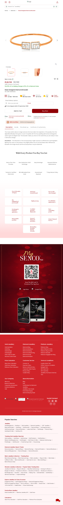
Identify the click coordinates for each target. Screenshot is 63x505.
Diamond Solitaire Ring (29, 353)
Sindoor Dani (42, 483)
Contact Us (26, 363)
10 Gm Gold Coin (9, 485)
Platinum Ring (44, 347)
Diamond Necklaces (51, 449)
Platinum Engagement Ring (48, 354)
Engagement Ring (9, 481)
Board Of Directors (10, 383)
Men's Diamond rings (23, 458)
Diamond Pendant (28, 356)
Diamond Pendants (40, 449)
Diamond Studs (27, 354)
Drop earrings (36, 442)
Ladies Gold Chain (31, 429)
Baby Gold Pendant (9, 427)
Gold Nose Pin (19, 431)
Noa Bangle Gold (9, 472)
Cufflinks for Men (9, 460)
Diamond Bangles (22, 451)
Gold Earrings (8, 351)
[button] (6, 2)
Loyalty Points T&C (46, 363)
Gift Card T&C (44, 369)
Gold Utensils (50, 483)
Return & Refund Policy (29, 367)
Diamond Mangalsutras (10, 451)
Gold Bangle (40, 429)
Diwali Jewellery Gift (10, 492)
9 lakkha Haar (18, 485)
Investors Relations (10, 387)
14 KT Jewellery (45, 425)
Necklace (17, 425)
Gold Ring (7, 349)
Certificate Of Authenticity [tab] (38, 127)
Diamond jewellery (9, 449)
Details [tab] (16, 127)
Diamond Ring (26, 347)
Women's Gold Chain (10, 356)
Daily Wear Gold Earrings (33, 469)
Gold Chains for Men (33, 440)
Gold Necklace (8, 347)
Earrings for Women (46, 469)
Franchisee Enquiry (28, 391)
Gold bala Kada (40, 472)
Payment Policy (27, 365)
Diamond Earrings (29, 449)
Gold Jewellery (25, 425)
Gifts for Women (25, 483)
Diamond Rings (35, 427)
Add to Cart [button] (18, 111)
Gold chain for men (31, 460)
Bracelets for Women (34, 470)
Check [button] (29, 103)
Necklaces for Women (46, 470)
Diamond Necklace (28, 349)
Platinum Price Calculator (11, 367)
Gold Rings (18, 427)
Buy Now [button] (45, 111)
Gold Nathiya (49, 472)
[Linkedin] (54, 403)
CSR (6, 389)
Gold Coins (32, 492)
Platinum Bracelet (45, 353)
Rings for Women (21, 469)
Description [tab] (9, 127)
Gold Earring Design (9, 429)
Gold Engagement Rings (21, 481)
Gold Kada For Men (9, 431)
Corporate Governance (11, 385)
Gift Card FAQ (44, 371)
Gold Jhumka (24, 472)
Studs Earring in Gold (26, 442)
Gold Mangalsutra (9, 425)
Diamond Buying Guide (29, 392)
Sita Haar (17, 472)
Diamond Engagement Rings (36, 481)
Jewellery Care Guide (28, 389)
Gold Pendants (32, 438)
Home (6, 10)
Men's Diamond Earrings (11, 458)
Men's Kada (51, 458)
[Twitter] (49, 401)
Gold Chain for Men (10, 354)
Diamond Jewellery (35, 425)
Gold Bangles (8, 353)
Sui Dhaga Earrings (45, 427)
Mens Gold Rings (42, 460)
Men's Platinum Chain (46, 349)
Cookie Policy (26, 372)
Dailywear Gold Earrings (45, 440)
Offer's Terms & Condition (48, 365)
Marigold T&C (44, 367)
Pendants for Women (21, 470)
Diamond (13, 10)
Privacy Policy (26, 371)
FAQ (24, 383)
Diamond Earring (27, 351)
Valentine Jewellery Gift (22, 492)
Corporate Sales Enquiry (29, 369)
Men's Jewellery (34, 458)
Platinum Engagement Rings (12, 483)
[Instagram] (56, 401)
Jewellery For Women (10, 469)
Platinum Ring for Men (47, 351)
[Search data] (6, 6)
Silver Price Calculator (10, 363)
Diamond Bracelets (33, 451)
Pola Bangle (8, 442)
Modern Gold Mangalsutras (11, 440)
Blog (24, 381)
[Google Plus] (51, 403)
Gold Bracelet (26, 427)
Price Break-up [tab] (24, 127)
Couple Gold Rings (20, 474)
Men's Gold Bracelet (20, 460)
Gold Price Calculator (10, 365)
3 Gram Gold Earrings (28, 485)
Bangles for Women (9, 470)
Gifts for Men (34, 483)
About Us (7, 381)
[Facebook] (52, 401)
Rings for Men (43, 458)
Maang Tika (32, 472)
